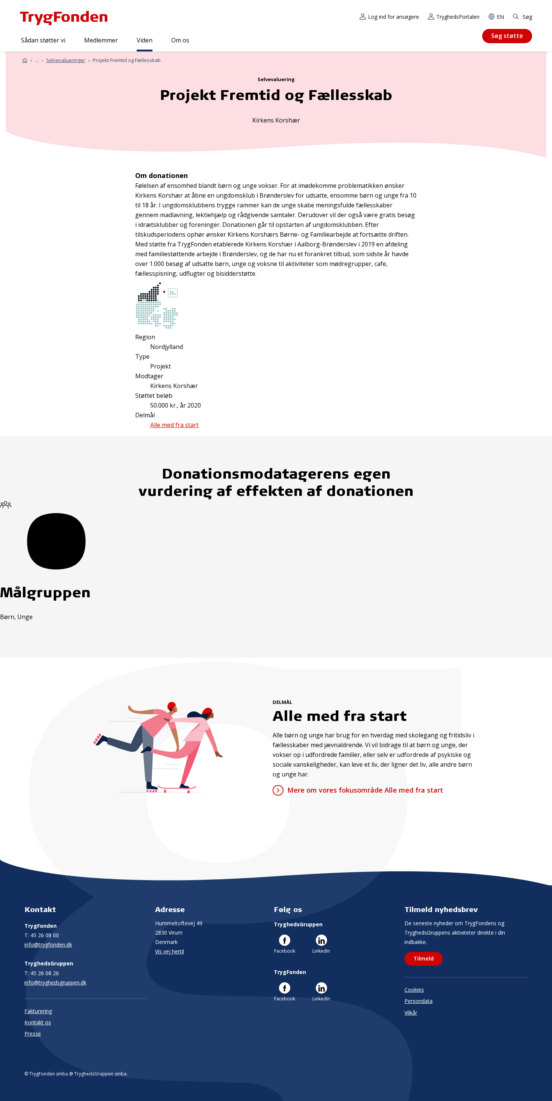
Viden (144, 40)
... (37, 60)
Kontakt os (37, 1022)
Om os (180, 40)
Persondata (418, 1000)
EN (500, 16)
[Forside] (25, 60)
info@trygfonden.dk (48, 944)
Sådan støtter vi (43, 40)
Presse (32, 1033)
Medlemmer (101, 40)
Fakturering (38, 1011)
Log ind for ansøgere (393, 16)
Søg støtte (507, 36)
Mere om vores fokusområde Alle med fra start (365, 789)
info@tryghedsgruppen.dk (55, 982)
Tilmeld (423, 958)
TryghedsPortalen (458, 16)
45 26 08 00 (41, 935)
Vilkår (410, 1012)
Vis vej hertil (169, 951)
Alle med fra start (174, 425)
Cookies (414, 989)
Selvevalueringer (65, 60)
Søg (526, 16)
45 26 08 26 (41, 973)
